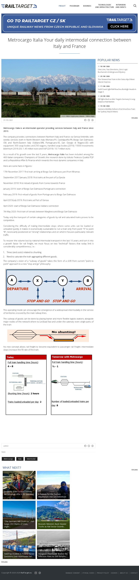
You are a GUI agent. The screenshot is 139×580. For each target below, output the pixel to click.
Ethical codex (88, 573)
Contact (134, 573)
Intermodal (31, 459)
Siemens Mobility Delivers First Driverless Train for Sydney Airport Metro (116, 110)
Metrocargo (8, 459)
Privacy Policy (103, 573)
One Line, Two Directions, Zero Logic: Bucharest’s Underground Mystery (113, 70)
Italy (19, 459)
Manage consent (73, 573)
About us (124, 573)
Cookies (114, 573)
